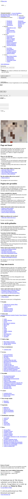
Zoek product (22, 17)
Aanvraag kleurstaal (11, 45)
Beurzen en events (11, 31)
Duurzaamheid (10, 49)
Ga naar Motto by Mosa (6, 487)
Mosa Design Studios (12, 56)
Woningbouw (10, 25)
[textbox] (7, 67)
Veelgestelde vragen (11, 60)
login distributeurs (5, 64)
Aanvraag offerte (11, 40)
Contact (8, 61)
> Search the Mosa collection (7, 169)
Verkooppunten (10, 57)
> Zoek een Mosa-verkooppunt (8, 212)
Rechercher (3, 77)
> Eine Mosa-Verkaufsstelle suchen (9, 253)
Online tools (9, 37)
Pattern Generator (11, 38)
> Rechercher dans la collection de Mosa (10, 290)
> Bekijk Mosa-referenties (7, 209)
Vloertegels (21, 18)
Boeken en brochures (12, 42)
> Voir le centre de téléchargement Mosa (10, 293)
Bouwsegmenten (10, 30)
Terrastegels (9, 23)
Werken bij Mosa (11, 53)
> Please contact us (5, 177)
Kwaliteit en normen (11, 50)
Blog (8, 33)
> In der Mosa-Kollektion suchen (8, 249)
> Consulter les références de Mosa (9, 291)
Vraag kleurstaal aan (5, 494)
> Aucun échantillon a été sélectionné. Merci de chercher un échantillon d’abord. (11, 15)
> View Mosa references (6, 171)
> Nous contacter (5, 296)
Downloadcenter (10, 35)
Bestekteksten (10, 41)
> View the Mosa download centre (9, 172)
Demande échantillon (5, 13)
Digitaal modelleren (11, 44)
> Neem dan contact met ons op (8, 217)
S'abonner (17, 471)
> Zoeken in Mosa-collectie (7, 208)
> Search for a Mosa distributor (8, 173)
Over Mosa (9, 48)
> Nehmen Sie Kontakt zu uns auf (9, 257)
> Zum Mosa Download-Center (8, 251)
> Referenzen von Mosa (6, 250)
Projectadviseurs (10, 58)
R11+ (5, 91)
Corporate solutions (11, 52)
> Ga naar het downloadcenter (8, 211)
